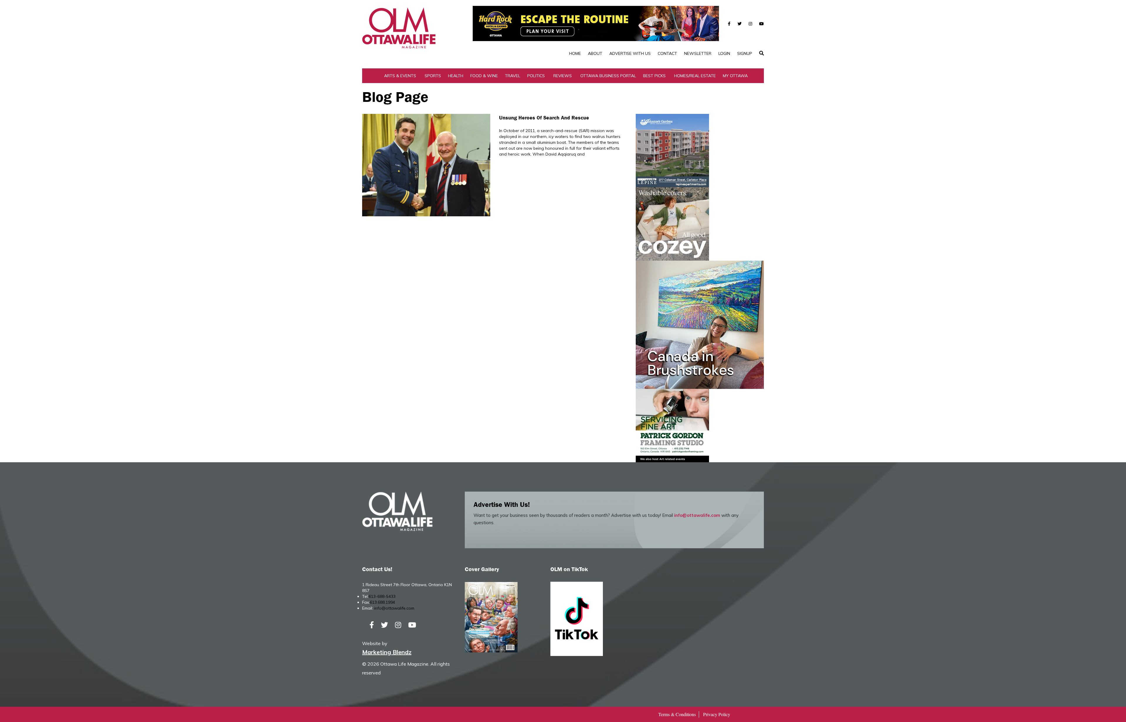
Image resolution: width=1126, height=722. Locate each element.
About (595, 53)
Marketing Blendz (386, 652)
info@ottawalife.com (697, 515)
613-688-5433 (382, 596)
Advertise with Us (630, 53)
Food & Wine (484, 75)
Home (575, 53)
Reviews (562, 75)
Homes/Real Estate (695, 75)
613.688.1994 (382, 602)
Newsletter (697, 53)
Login (724, 53)
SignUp (744, 53)
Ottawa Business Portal (608, 75)
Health (455, 75)
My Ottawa (735, 75)
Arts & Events (400, 75)
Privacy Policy (716, 714)
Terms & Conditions (677, 714)
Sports (433, 75)
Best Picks (654, 75)
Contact (667, 53)
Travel (512, 75)
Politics (536, 75)
